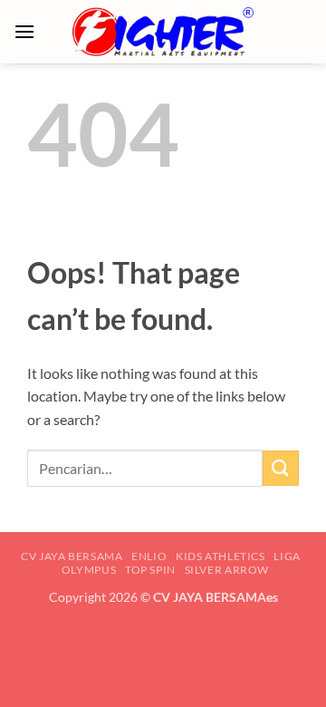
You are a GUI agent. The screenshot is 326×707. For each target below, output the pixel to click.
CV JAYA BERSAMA (71, 556)
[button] (24, 31)
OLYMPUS (89, 569)
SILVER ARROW (227, 569)
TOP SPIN (150, 569)
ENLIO (149, 556)
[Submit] (281, 468)
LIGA (286, 556)
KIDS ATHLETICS (220, 556)
